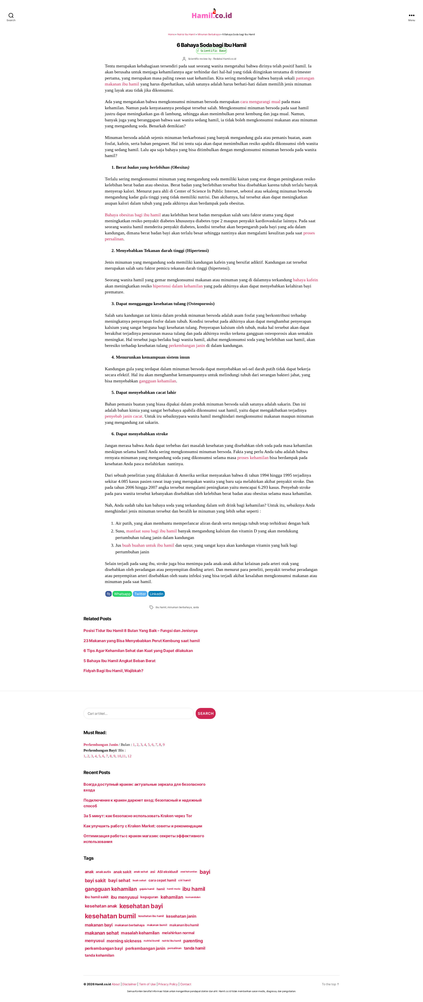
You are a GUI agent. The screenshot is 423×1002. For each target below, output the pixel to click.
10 (119, 756)
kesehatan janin (181, 916)
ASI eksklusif (167, 872)
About (116, 984)
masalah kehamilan (140, 932)
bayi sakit (95, 880)
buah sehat (139, 880)
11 (124, 756)
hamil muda (173, 888)
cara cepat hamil (162, 880)
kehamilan (172, 897)
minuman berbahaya (179, 607)
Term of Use (147, 984)
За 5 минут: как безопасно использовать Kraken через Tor (137, 815)
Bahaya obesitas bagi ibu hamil (133, 214)
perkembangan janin (187, 345)
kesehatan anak (101, 906)
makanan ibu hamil (184, 925)
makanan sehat (102, 933)
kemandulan (193, 897)
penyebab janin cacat (123, 416)
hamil (161, 889)
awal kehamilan (188, 871)
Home (171, 34)
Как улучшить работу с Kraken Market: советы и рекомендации (142, 826)
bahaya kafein (305, 279)
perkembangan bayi (104, 948)
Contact (185, 984)
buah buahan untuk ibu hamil (148, 545)
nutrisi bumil (152, 940)
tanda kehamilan (99, 955)
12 (130, 756)
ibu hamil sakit (96, 897)
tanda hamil (194, 948)
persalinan (174, 948)
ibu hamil (161, 607)
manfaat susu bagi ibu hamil (151, 530)
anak (89, 871)
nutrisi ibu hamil (171, 940)
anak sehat (141, 871)
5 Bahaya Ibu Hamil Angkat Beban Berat (119, 660)
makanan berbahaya (130, 925)
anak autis (103, 872)
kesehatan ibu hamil (151, 916)
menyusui (94, 940)
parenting (193, 940)
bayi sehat (119, 880)
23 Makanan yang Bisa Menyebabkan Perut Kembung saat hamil (141, 640)
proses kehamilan (253, 457)
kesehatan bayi (141, 906)
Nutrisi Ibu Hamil (186, 34)
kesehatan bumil (110, 916)
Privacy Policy (168, 984)
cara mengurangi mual (260, 101)
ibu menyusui (124, 897)
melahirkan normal (178, 933)
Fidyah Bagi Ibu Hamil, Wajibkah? (113, 670)
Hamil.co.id (103, 984)
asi (152, 872)
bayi (205, 872)
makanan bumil (157, 925)
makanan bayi (99, 925)
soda (196, 607)
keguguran (149, 897)
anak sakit (122, 872)
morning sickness (124, 940)
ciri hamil (184, 880)
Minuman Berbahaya (209, 34)
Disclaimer (129, 984)
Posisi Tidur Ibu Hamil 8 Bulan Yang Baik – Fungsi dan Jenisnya (140, 630)
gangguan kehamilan (157, 380)
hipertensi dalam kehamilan (178, 285)
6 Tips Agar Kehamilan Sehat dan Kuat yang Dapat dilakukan (138, 650)
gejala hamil (146, 889)
